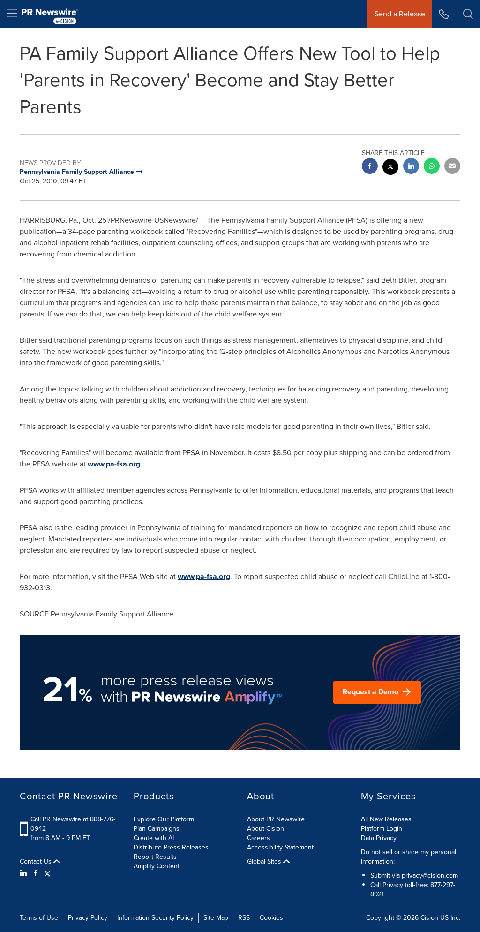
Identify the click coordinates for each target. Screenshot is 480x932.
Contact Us (36, 861)
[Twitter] (47, 873)
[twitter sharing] (390, 168)
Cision (429, 918)
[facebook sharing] (370, 167)
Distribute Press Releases (171, 847)
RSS (244, 918)
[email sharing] (452, 167)
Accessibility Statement (280, 847)
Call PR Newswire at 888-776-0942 (72, 824)
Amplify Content (157, 866)
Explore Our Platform (164, 819)
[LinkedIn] (25, 873)
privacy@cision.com (430, 875)
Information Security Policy (155, 918)
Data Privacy (379, 838)
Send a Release (400, 13)
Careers (258, 838)
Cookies (271, 918)
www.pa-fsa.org (114, 463)
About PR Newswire (276, 819)
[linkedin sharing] (411, 167)
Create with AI (154, 838)
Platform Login (381, 829)
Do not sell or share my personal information (408, 856)
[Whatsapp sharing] (432, 167)
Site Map (215, 918)
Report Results (155, 857)
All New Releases (386, 819)
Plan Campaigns (157, 829)
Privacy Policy (87, 918)
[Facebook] (35, 873)
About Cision (265, 829)
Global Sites (265, 861)
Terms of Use (39, 918)
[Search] (468, 14)
